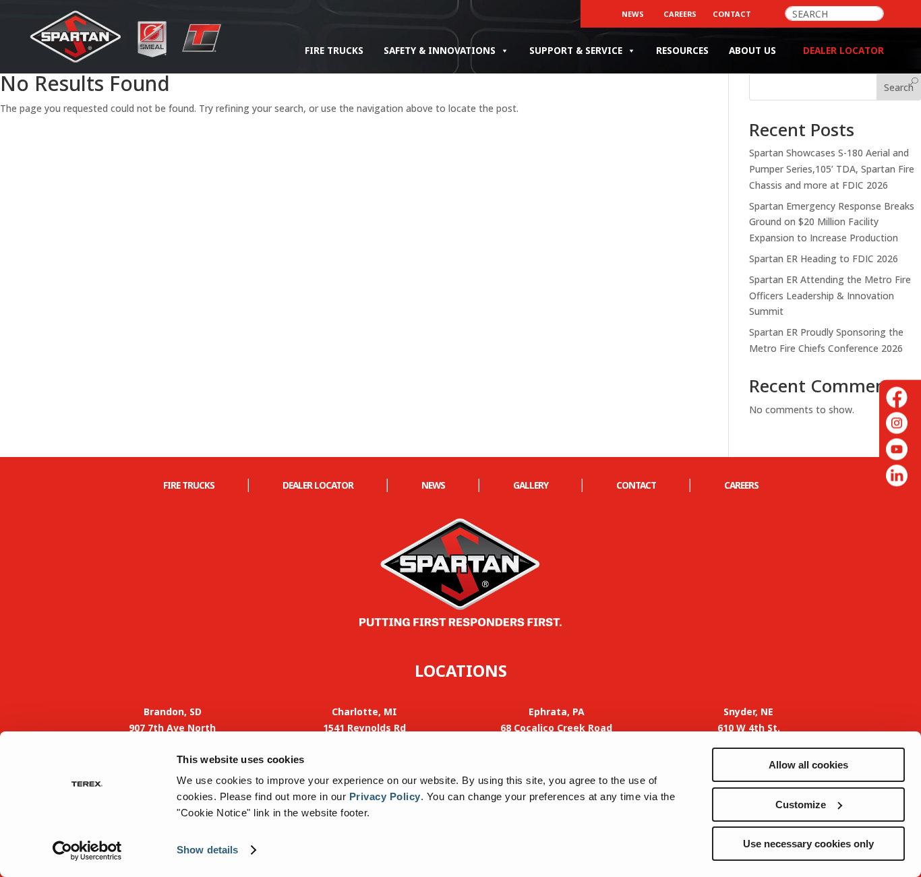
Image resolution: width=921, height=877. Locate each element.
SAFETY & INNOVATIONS (440, 50)
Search (899, 87)
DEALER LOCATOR (318, 485)
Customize (800, 804)
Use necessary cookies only (808, 843)
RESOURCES (682, 50)
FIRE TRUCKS (334, 50)
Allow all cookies (808, 764)
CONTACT (732, 14)
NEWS (433, 485)
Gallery (530, 485)
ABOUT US (752, 50)
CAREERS (679, 14)
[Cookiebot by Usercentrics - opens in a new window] (87, 851)
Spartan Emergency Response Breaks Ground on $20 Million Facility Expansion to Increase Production (831, 222)
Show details (207, 849)
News (633, 14)
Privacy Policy (385, 796)
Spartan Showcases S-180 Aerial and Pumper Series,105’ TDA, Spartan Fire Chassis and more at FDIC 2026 (831, 168)
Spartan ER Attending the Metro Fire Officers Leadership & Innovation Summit (830, 295)
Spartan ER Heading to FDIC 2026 (823, 258)
